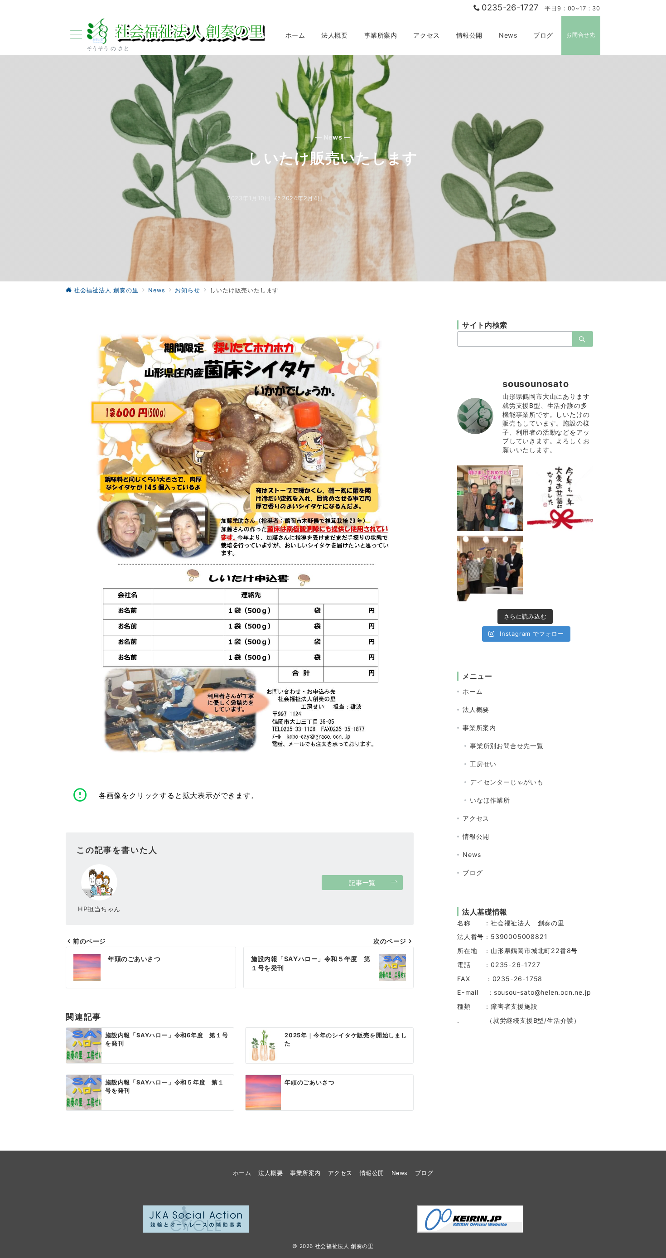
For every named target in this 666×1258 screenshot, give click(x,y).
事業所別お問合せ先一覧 (507, 746)
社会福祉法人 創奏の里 (344, 1246)
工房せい (483, 764)
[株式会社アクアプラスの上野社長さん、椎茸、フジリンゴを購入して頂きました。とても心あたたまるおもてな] (490, 568)
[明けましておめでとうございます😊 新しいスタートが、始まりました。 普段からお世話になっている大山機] (490, 498)
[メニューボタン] (76, 35)
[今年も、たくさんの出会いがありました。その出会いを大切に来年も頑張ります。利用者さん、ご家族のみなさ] (560, 498)
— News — (333, 137)
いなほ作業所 (490, 800)
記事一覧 (362, 882)
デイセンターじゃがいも (507, 782)
